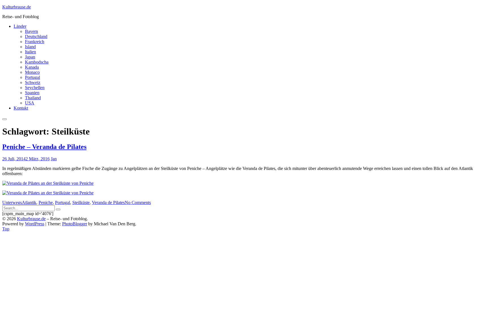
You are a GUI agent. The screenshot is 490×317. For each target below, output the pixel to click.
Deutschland (36, 36)
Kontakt (21, 108)
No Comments (138, 202)
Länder (20, 26)
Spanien (32, 92)
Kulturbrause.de (16, 7)
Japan (30, 56)
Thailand (33, 97)
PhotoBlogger (74, 223)
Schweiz (32, 82)
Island (30, 46)
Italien (30, 51)
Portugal (32, 77)
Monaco (32, 72)
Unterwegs (12, 202)
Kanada (32, 67)
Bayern (31, 31)
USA (29, 102)
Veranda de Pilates (108, 202)
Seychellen (35, 87)
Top (5, 228)
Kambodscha (36, 62)
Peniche (46, 202)
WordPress (34, 223)
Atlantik (29, 202)
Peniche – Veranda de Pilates (44, 146)
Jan (54, 158)
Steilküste (81, 202)
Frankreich (34, 41)
